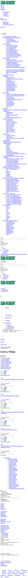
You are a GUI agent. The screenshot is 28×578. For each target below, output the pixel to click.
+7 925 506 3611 (4, 533)
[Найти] (2, 246)
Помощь (3, 523)
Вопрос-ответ (4, 529)
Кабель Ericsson (13, 465)
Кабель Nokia (12, 473)
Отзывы (5, 14)
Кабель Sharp (12, 480)
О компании (6, 12)
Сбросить (9, 494)
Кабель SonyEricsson (14, 484)
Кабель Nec (12, 471)
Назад (8, 324)
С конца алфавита (5, 360)
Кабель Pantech (13, 475)
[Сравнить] (3, 373)
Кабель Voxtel (12, 487)
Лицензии (5, 13)
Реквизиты (6, 22)
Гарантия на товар (5, 528)
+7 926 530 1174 (4, 535)
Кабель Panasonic (13, 474)
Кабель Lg (11, 466)
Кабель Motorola (13, 470)
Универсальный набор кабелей (16, 488)
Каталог (3, 503)
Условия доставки (5, 526)
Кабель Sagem (12, 478)
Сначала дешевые (5, 364)
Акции (2, 505)
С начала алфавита (5, 359)
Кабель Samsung (13, 479)
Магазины (5, 23)
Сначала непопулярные (6, 362)
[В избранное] (4, 371)
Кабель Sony (12, 483)
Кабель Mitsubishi (13, 469)
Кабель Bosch (12, 464)
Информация (4, 516)
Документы (6, 15)
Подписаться (4, 499)
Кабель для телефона (12, 459)
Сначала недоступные (6, 367)
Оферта (2, 563)
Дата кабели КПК (13, 461)
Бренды (2, 506)
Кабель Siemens (13, 482)
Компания (3, 508)
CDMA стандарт (13, 460)
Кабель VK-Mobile (13, 486)
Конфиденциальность (6, 562)
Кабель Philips (12, 477)
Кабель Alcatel (12, 462)
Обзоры (2, 530)
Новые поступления (8, 24)
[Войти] (1, 294)
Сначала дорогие (5, 366)
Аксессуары (7, 457)
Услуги (2, 507)
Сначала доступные (5, 368)
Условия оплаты (4, 525)
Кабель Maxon (12, 468)
